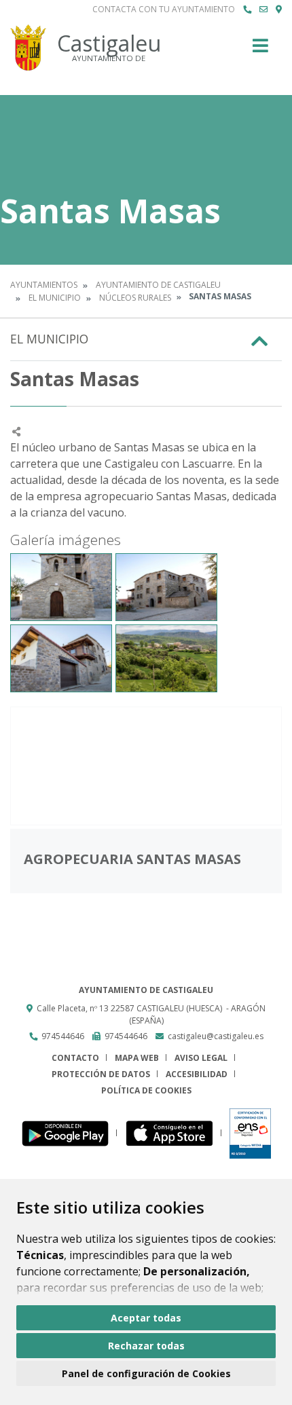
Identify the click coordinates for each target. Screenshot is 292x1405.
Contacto (75, 1058)
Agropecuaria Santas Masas (132, 859)
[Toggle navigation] (260, 50)
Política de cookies (146, 1090)
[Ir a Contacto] (263, 9)
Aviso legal (201, 1058)
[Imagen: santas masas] (61, 587)
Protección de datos (101, 1074)
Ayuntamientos (43, 285)
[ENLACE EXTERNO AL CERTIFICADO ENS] (250, 1133)
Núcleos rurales (135, 297)
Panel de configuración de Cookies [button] (146, 1373)
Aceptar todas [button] (146, 1317)
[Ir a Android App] (69, 1133)
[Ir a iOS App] (173, 1133)
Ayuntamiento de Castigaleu (158, 285)
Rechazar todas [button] (146, 1345)
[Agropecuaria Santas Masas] (146, 766)
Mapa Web (137, 1058)
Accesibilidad (196, 1074)
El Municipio (55, 297)
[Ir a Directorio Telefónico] (247, 9)
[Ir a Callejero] (279, 9)
